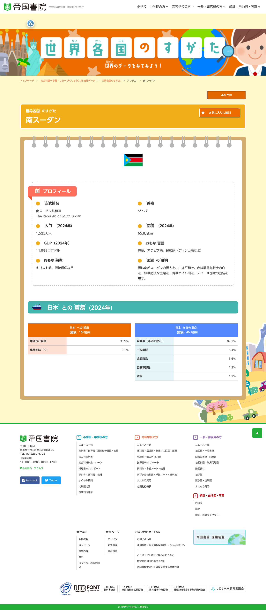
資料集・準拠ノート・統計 (151, 468)
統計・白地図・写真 (243, 6)
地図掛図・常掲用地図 (207, 462)
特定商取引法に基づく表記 (151, 561)
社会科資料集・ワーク (90, 462)
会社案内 (82, 532)
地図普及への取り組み (89, 565)
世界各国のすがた (111, 80)
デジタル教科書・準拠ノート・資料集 (157, 474)
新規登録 (112, 545)
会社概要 (83, 539)
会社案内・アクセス (32, 468)
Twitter (53, 480)
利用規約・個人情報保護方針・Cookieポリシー (161, 547)
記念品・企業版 (203, 480)
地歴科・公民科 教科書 (149, 456)
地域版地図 (84, 486)
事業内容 (83, 551)
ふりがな (226, 95)
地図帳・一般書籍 (204, 450)
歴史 (81, 557)
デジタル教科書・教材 (90, 474)
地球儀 (198, 474)
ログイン (112, 539)
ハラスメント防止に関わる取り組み (155, 555)
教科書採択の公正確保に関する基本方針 (158, 567)
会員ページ (112, 532)
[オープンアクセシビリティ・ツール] (30, 23)
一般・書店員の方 (209, 6)
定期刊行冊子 (86, 492)
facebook (32, 480)
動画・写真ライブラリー (208, 515)
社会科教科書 (86, 456)
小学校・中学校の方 (151, 6)
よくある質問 (86, 480)
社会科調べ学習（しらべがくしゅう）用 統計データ (68, 80)
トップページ (27, 80)
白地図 (198, 503)
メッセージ (84, 545)
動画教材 (200, 468)
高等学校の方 (181, 6)
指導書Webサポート (89, 468)
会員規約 (112, 551)
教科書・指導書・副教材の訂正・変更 (98, 450)
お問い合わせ (144, 539)
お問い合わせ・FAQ (147, 532)
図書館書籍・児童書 (205, 456)
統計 (197, 509)
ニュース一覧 (86, 445)
